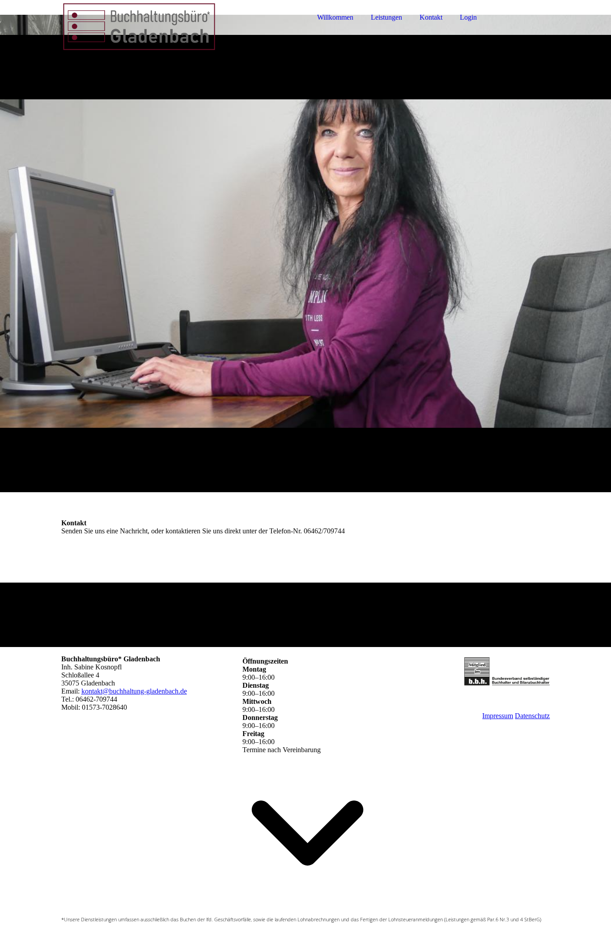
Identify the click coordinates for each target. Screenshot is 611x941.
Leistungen (386, 17)
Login (468, 17)
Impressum (497, 716)
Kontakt (431, 17)
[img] (139, 31)
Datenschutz (532, 716)
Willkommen (335, 17)
